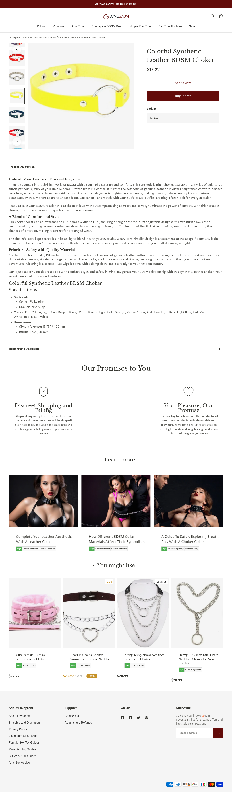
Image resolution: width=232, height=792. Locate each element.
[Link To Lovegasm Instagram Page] (123, 718)
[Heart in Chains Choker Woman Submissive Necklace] (89, 613)
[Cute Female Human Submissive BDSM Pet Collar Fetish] (35, 613)
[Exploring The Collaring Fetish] (188, 513)
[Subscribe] (218, 733)
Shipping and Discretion (24, 349)
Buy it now (183, 96)
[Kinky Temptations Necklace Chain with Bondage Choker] (143, 613)
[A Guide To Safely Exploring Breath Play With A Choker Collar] (116, 515)
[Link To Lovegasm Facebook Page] (130, 718)
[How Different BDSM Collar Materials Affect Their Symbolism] (43, 515)
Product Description (22, 167)
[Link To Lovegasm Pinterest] (146, 718)
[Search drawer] (212, 16)
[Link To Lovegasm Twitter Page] (138, 718)
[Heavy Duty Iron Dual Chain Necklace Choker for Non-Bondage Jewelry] (197, 613)
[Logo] (116, 16)
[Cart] (221, 16)
